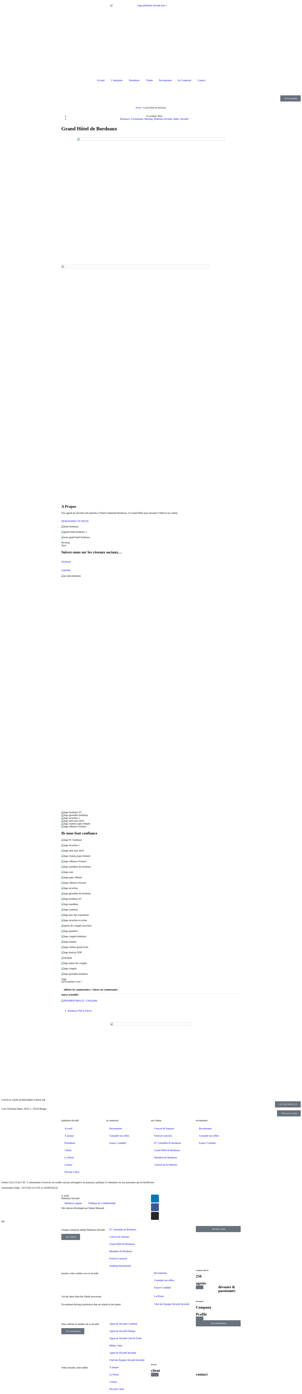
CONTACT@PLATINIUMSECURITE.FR (23, 1100)
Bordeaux (125, 119)
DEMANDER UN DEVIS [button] (75, 521)
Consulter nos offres (119, 1135)
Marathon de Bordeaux (165, 1157)
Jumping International (120, 1265)
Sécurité (184, 119)
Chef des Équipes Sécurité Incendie (171, 1304)
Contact (201, 80)
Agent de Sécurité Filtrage (122, 1331)
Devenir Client (71, 1172)
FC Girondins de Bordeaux (167, 1143)
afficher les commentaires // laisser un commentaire (91, 989)
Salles (176, 119)
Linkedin (65, 570)
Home (138, 108)
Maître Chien (115, 1345)
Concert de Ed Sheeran (165, 1164)
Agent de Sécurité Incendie (122, 1352)
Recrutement (165, 80)
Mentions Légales (73, 1203)
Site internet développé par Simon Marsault (82, 1208)
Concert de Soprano (164, 1128)
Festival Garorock (163, 1135)
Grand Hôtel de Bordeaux (167, 1150)
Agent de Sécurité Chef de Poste (125, 1338)
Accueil (100, 80)
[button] (151, 989)
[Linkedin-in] (155, 1198)
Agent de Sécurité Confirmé (123, 1323)
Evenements (137, 119)
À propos (69, 1135)
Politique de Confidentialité (101, 1203)
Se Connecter (184, 80)
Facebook (66, 561)
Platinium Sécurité (163, 119)
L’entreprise (117, 80)
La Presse (69, 1157)
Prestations (134, 80)
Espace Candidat (117, 1143)
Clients (149, 80)
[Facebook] (155, 1207)
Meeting (148, 119)
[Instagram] (155, 1216)
